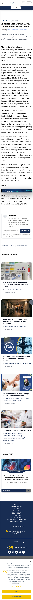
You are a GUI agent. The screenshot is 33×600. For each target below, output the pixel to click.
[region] (16, 579)
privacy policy (9, 236)
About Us (16, 504)
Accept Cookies (16, 596)
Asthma (12, 246)
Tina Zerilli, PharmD (9, 440)
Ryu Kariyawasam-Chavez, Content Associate (17, 363)
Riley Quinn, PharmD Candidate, (14, 433)
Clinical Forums (16, 507)
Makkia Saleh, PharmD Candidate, (13, 435)
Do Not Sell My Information (16, 519)
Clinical (14, 8)
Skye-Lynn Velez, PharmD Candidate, (14, 437)
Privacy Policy (16, 515)
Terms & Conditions (16, 517)
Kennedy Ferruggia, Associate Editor (15, 326)
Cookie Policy (15, 583)
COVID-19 (5, 246)
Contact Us (16, 511)
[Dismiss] (30, 191)
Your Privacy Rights (16, 522)
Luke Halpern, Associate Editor (13, 289)
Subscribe (24, 230)
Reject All (16, 591)
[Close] (31, 561)
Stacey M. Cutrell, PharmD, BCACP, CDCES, (16, 398)
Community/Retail (21, 246)
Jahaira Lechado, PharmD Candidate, (14, 439)
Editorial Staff (16, 513)
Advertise (16, 509)
